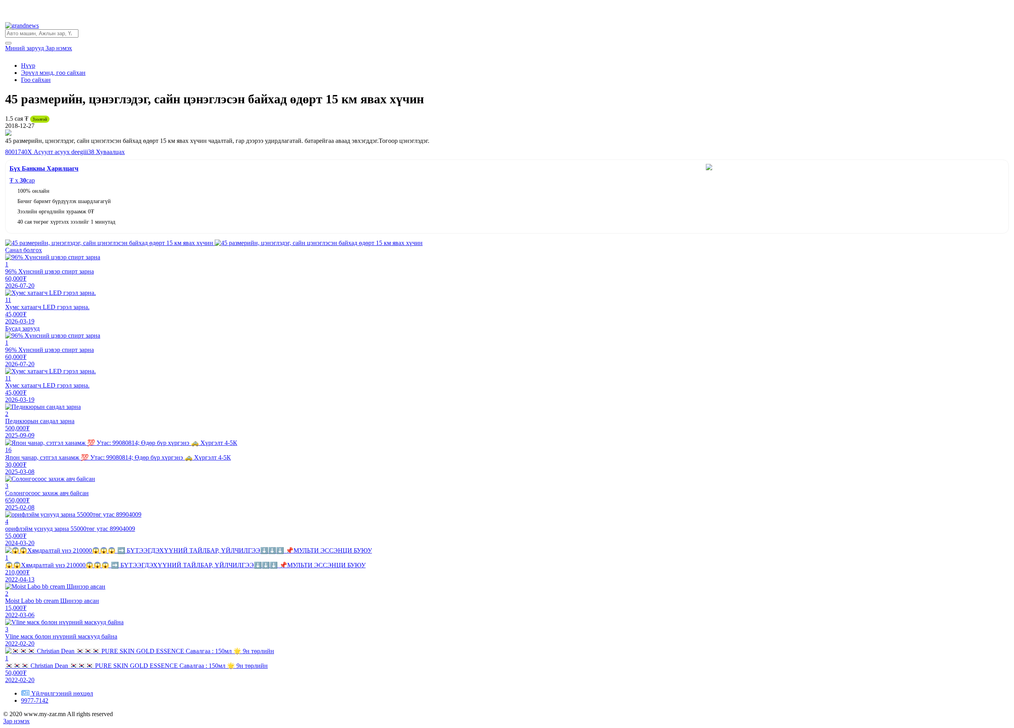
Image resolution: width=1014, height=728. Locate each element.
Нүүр (28, 65)
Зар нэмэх (59, 48)
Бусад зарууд (22, 328)
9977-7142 (34, 700)
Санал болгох (23, 250)
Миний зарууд (25, 48)
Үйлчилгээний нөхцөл (62, 693)
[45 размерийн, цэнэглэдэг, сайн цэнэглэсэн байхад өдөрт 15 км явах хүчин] (110, 242)
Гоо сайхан (36, 79)
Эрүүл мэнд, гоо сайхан (53, 72)
